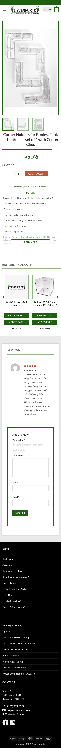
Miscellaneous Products (15, 649)
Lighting (6, 631)
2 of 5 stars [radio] (19, 445)
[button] (4, 9)
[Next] (53, 68)
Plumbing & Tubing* (13, 661)
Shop (47, 9)
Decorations (9, 582)
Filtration (7, 594)
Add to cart (36, 173)
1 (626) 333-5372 (14, 706)
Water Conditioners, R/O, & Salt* (19, 673)
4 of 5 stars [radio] (37, 445)
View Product (16, 315)
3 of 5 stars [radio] (26, 445)
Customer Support (15, 714)
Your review (18, 455)
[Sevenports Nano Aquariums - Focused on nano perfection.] (25, 10)
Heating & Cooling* (12, 625)
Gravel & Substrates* (13, 606)
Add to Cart (16, 322)
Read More (30, 242)
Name (16, 482)
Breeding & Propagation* (15, 576)
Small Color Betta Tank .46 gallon (16, 303)
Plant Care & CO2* (12, 655)
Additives (7, 558)
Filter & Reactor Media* (14, 588)
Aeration (7, 564)
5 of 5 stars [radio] (18, 450)
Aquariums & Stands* (13, 570)
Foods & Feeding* (11, 601)
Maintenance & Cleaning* (16, 637)
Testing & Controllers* (14, 667)
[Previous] (8, 68)
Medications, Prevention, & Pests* (20, 643)
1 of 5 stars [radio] (13, 445)
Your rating (18, 440)
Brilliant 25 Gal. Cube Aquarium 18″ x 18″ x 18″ (45, 303)
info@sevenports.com (17, 710)
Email (15, 497)
